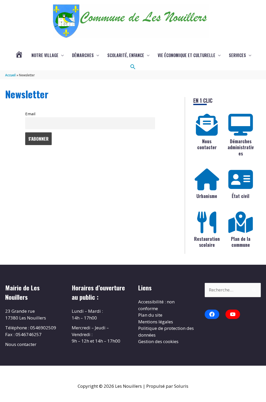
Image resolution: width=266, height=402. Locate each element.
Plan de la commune (240, 241)
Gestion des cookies (158, 341)
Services (237, 55)
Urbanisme (206, 196)
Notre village (44, 55)
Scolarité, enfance (125, 55)
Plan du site (150, 315)
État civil (240, 196)
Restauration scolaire (207, 241)
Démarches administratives (241, 147)
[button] (133, 67)
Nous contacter (207, 144)
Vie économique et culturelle (186, 55)
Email (30, 113)
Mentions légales (155, 322)
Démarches (83, 55)
